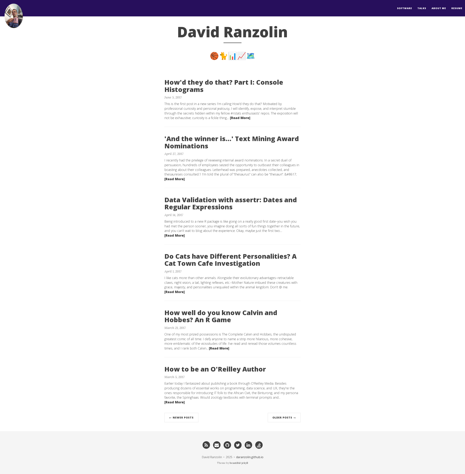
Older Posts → (284, 417)
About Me (439, 8)
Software (404, 8)
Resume (456, 8)
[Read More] (240, 118)
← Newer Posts (181, 417)
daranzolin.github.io (249, 457)
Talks (421, 8)
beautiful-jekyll (239, 463)
